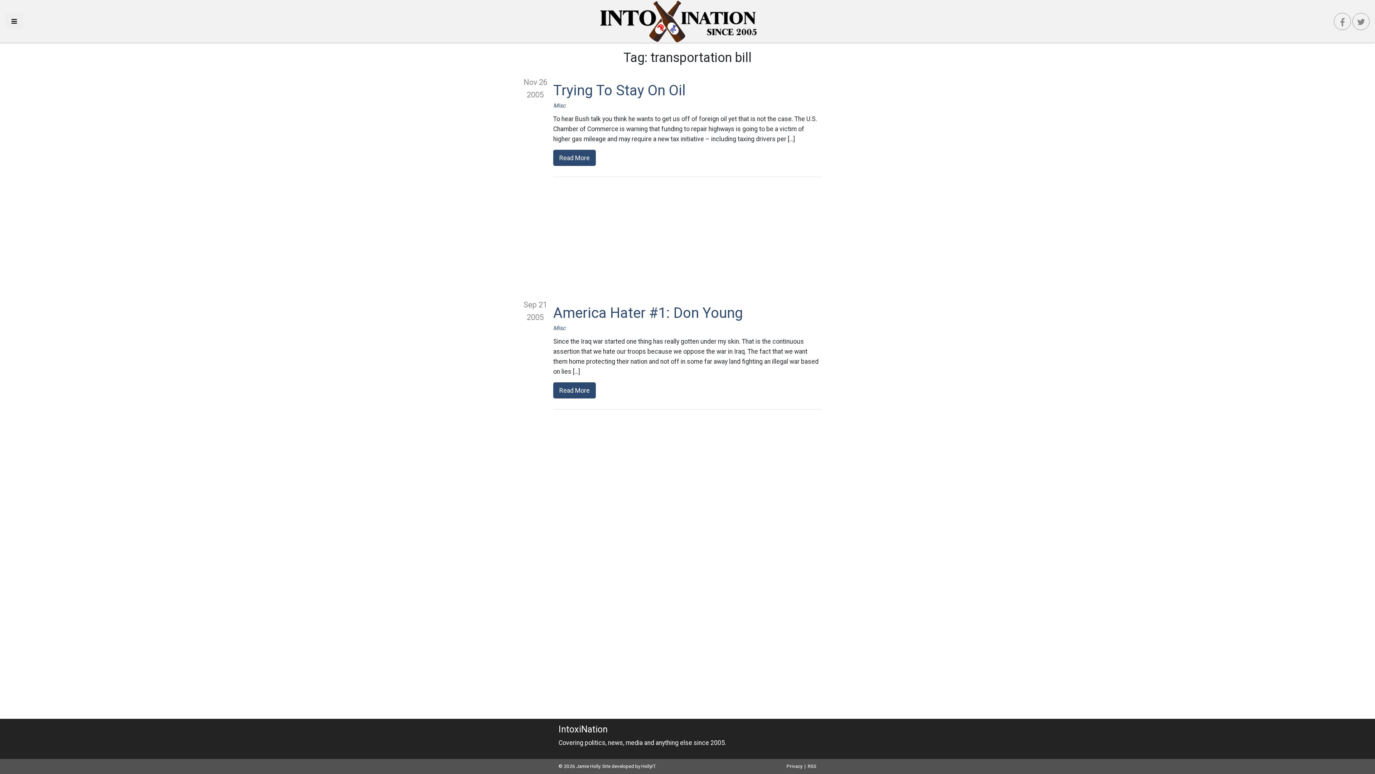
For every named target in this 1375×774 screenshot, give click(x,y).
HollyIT (648, 766)
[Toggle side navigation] (14, 21)
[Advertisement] (687, 238)
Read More (574, 158)
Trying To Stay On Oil (619, 90)
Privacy (794, 766)
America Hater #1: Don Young (648, 313)
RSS (812, 766)
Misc (559, 105)
